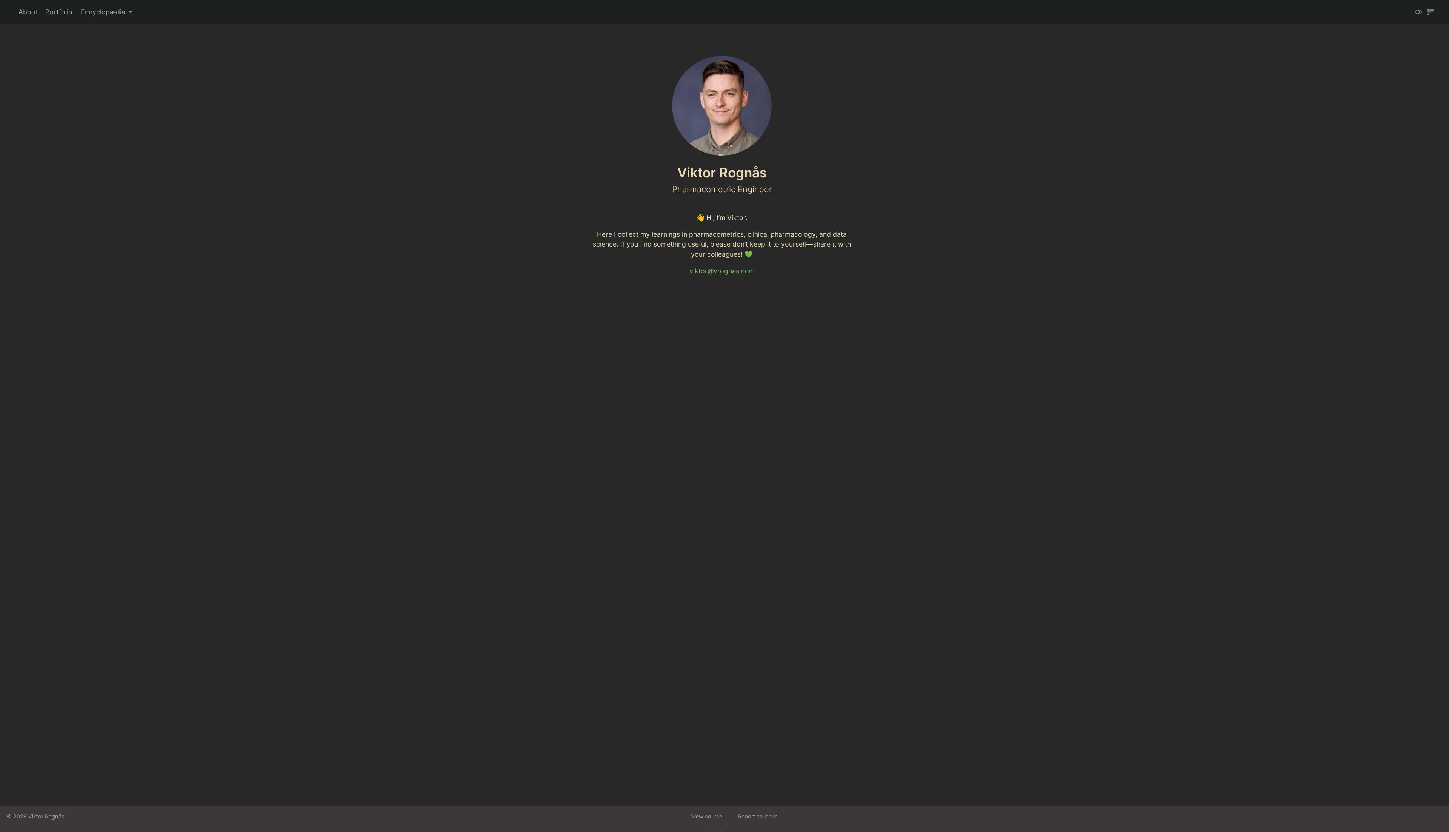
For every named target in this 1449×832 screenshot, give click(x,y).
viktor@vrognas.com (722, 271)
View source (706, 816)
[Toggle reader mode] (1430, 12)
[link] (107, 12)
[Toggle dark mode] (1419, 12)
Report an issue (758, 816)
